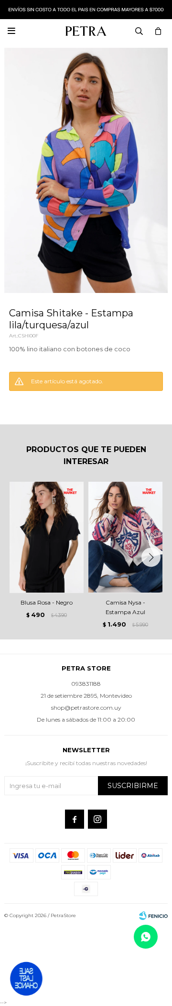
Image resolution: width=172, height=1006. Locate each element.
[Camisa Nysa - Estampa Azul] (125, 537)
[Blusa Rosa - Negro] (47, 537)
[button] (151, 557)
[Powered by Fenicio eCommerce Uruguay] (153, 916)
